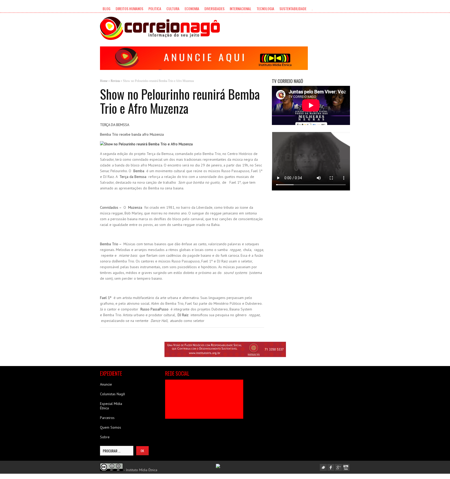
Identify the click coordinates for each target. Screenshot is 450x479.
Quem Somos (110, 427)
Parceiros (107, 417)
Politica (154, 8)
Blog (106, 8)
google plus (338, 467)
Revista (115, 81)
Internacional (240, 8)
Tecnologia (265, 8)
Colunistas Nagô (112, 394)
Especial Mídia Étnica (111, 405)
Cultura (172, 8)
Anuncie (106, 384)
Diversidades (214, 8)
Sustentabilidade (293, 8)
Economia (192, 8)
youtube (345, 467)
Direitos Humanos (129, 8)
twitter (323, 467)
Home (104, 81)
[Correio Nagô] (160, 28)
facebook (330, 467)
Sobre (105, 437)
